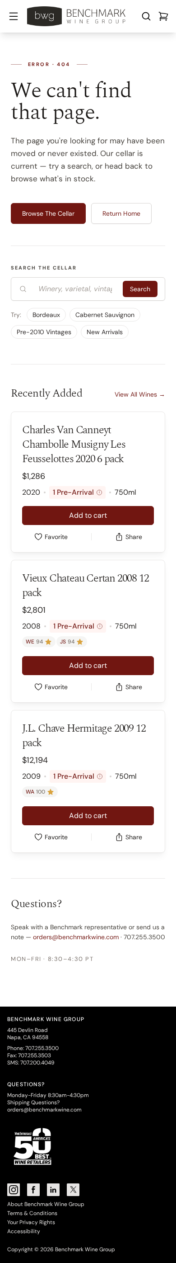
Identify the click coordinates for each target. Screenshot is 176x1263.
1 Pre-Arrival (76, 492)
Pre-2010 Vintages (44, 332)
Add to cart (88, 515)
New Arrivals (105, 332)
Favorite (56, 537)
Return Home (121, 213)
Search (140, 289)
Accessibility (23, 1231)
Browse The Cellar (48, 213)
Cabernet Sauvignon (104, 315)
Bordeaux (46, 315)
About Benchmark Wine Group (45, 1204)
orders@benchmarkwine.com (76, 937)
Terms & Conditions (32, 1213)
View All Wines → (140, 394)
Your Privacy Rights (31, 1222)
